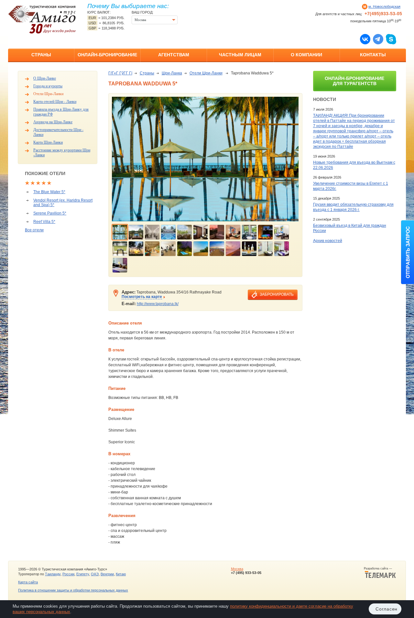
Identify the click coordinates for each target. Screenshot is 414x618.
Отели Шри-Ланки (48, 94)
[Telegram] (378, 39)
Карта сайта (28, 582)
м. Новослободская (384, 6)
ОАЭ (95, 574)
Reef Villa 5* (44, 221)
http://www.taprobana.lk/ (158, 304)
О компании (306, 54)
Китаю (121, 574)
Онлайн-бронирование (107, 54)
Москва (237, 569)
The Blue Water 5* (49, 192)
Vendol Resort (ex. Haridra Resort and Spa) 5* (63, 202)
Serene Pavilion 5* (49, 213)
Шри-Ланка (172, 73)
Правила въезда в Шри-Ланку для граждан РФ (61, 111)
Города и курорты (47, 86)
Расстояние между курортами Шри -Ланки (61, 152)
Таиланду (52, 574)
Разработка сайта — (380, 568)
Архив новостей (327, 240)
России (68, 574)
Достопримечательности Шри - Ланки (58, 132)
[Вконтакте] (365, 39)
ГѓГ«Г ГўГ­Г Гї (120, 73)
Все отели (34, 230)
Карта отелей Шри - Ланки (54, 101)
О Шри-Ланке (44, 78)
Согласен (387, 609)
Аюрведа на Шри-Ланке (52, 122)
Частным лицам (240, 54)
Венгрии (107, 574)
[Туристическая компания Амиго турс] (42, 19)
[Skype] (391, 39)
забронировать (277, 294)
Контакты (373, 54)
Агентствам (173, 54)
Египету (82, 574)
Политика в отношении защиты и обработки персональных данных (73, 590)
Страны (41, 54)
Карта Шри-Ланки (48, 142)
